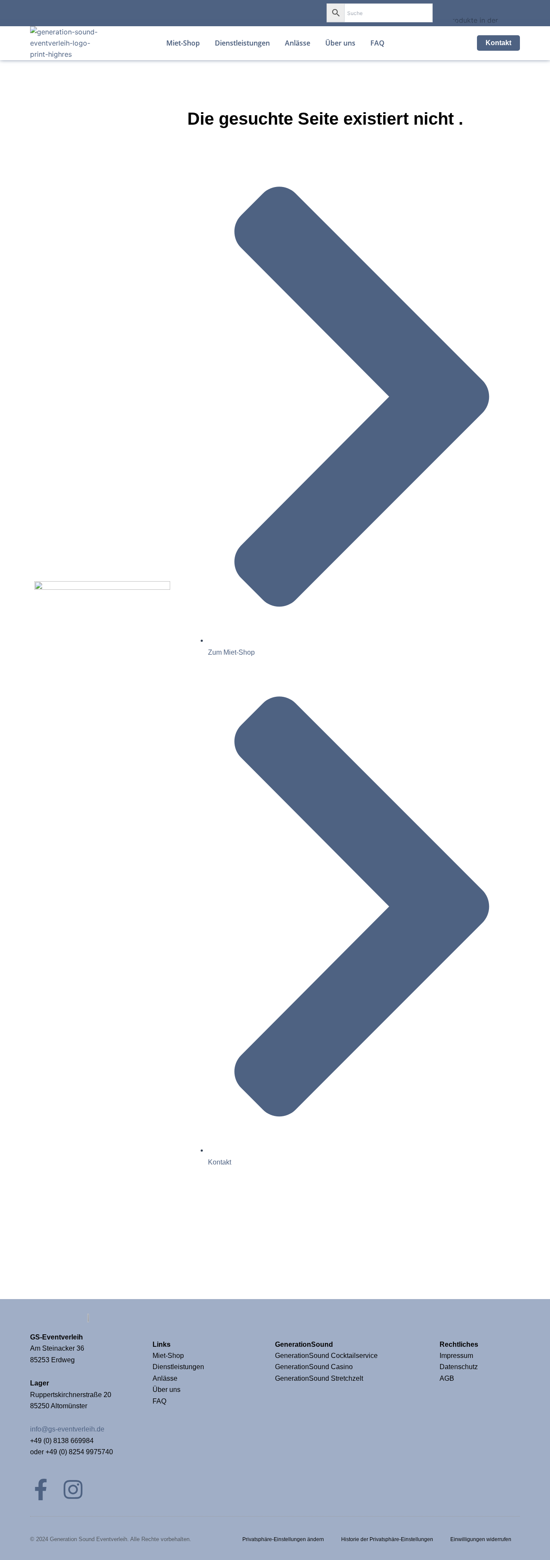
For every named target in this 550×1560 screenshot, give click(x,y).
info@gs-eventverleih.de (67, 1429)
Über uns (166, 1389)
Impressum (457, 1355)
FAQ (159, 1401)
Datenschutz (459, 1366)
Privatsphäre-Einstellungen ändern (283, 1539)
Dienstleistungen (178, 1366)
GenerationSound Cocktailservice (327, 1355)
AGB (447, 1378)
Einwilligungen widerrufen (480, 1539)
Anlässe (165, 1378)
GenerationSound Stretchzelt (319, 1378)
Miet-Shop (168, 1355)
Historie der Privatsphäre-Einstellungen (387, 1539)
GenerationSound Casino (314, 1366)
